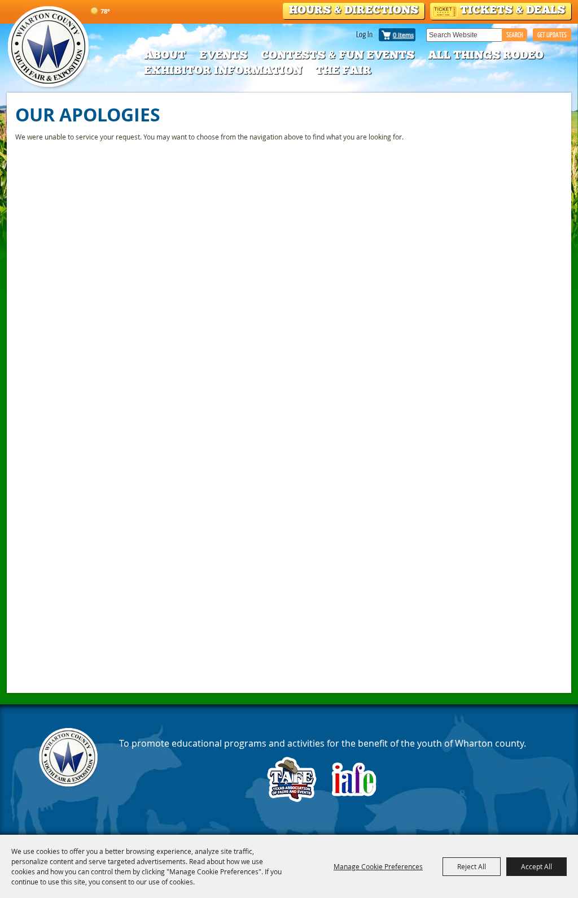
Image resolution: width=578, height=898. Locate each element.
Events (223, 55)
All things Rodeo (486, 55)
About (165, 55)
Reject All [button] (471, 866)
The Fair (343, 70)
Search (514, 34)
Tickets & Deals (512, 9)
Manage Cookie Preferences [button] (378, 866)
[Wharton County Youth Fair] (49, 47)
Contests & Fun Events (337, 55)
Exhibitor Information (223, 70)
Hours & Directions (353, 9)
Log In (364, 34)
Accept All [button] (536, 866)
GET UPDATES (552, 34)
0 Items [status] (403, 34)
